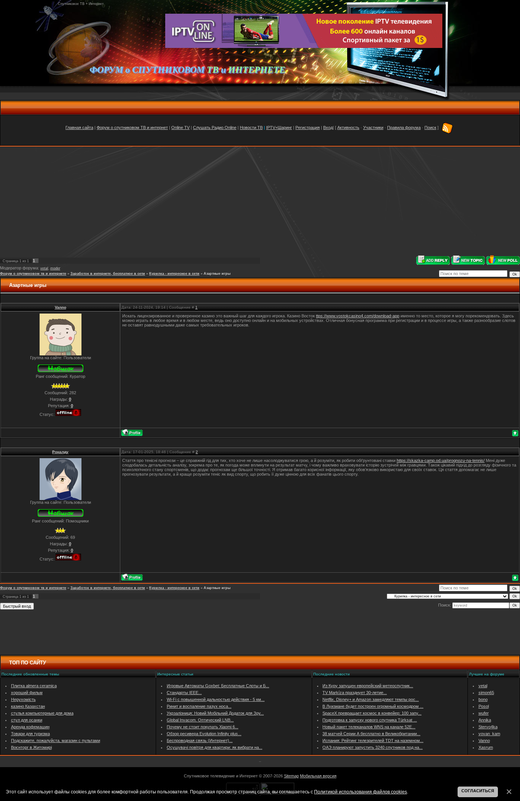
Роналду (60, 452)
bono (483, 699)
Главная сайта (79, 127)
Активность (348, 127)
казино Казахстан (28, 706)
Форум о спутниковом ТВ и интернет (132, 127)
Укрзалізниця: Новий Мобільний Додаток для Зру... (215, 713)
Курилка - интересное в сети (174, 273)
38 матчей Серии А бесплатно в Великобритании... (371, 733)
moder (55, 268)
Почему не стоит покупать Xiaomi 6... (202, 727)
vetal (44, 268)
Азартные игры (217, 273)
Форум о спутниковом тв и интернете (33, 273)
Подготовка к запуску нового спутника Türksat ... (369, 720)
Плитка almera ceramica (34, 685)
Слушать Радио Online (214, 127)
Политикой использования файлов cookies (360, 791)
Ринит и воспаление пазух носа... (199, 706)
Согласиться (477, 790)
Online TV (180, 127)
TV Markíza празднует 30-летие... (354, 692)
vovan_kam (489, 733)
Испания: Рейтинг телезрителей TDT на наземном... (372, 740)
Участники (373, 127)
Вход (328, 127)
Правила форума (404, 127)
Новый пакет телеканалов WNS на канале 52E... (368, 727)
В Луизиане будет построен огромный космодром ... (372, 706)
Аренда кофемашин (30, 727)
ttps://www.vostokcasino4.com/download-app (357, 316)
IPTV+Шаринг (279, 127)
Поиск (430, 127)
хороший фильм (27, 692)
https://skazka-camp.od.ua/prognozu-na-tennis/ (441, 460)
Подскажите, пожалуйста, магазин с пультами (55, 740)
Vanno (60, 307)
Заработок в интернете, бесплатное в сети (107, 273)
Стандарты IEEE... (184, 692)
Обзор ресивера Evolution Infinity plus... (204, 733)
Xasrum (486, 747)
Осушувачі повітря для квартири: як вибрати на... (214, 747)
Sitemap (291, 776)
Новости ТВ (251, 127)
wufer (484, 713)
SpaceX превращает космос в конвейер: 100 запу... (371, 713)
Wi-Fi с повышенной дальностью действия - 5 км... (216, 699)
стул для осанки (26, 720)
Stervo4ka (488, 727)
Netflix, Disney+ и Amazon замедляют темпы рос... (370, 699)
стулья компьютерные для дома (42, 713)
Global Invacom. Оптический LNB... (200, 720)
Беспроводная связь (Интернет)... (200, 740)
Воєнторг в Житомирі (31, 747)
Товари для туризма (30, 733)
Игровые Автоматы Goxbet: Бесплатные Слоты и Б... (218, 685)
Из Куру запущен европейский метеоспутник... (367, 685)
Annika (485, 720)
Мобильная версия (318, 776)
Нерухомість (23, 699)
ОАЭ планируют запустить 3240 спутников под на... (372, 747)
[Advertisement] (260, 201)
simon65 (486, 692)
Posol (484, 706)
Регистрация (307, 127)
